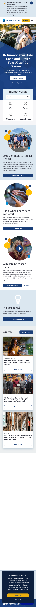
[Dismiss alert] (31, 2)
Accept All (18, 595)
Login (25, 20)
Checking (10, 119)
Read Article (18, 369)
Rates (25, 108)
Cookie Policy (23, 589)
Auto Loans (25, 119)
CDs (10, 108)
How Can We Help (18, 92)
